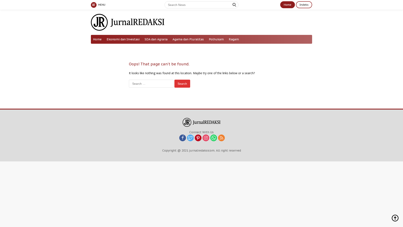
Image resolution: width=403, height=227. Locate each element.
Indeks (304, 5)
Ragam (234, 39)
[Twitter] (190, 138)
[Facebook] (182, 138)
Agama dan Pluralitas (188, 39)
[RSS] (221, 138)
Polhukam (216, 39)
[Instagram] (206, 138)
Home (287, 5)
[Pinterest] (198, 138)
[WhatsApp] (213, 138)
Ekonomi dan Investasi (123, 39)
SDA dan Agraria (156, 39)
